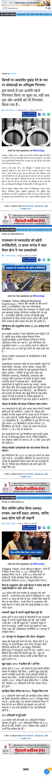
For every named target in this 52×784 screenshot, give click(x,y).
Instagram (39, 206)
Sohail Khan (10, 110)
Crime (13, 73)
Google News (25, 209)
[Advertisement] (26, 44)
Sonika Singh (10, 255)
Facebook (29, 206)
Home (4, 73)
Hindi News (16, 234)
